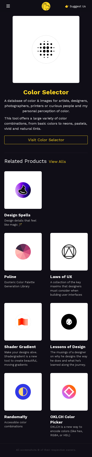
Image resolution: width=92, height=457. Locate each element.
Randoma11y (15, 416)
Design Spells (17, 215)
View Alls (57, 161)
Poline (10, 276)
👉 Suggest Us (75, 6)
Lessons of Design (67, 346)
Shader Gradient (20, 346)
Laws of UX (61, 276)
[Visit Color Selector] (46, 49)
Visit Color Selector (46, 140)
